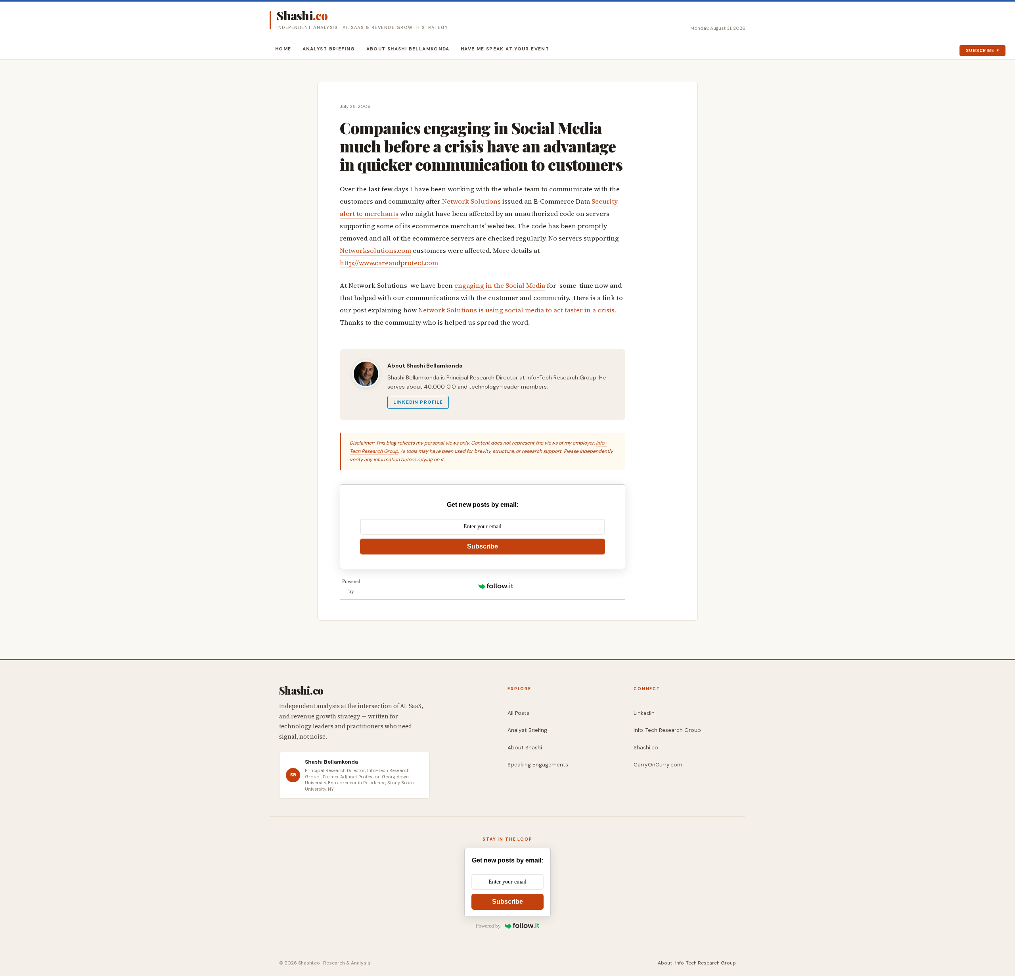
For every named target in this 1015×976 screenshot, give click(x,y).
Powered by (351, 586)
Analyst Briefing (329, 49)
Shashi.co (646, 747)
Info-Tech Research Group (667, 730)
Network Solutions (471, 201)
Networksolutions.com (375, 250)
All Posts (518, 713)
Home (283, 49)
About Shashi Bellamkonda (408, 49)
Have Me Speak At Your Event (505, 49)
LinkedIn (644, 713)
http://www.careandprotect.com (389, 263)
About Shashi (525, 747)
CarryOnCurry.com (658, 764)
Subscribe (980, 50)
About (665, 963)
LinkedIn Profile (418, 402)
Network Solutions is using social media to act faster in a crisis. (517, 310)
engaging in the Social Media (499, 285)
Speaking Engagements (538, 764)
